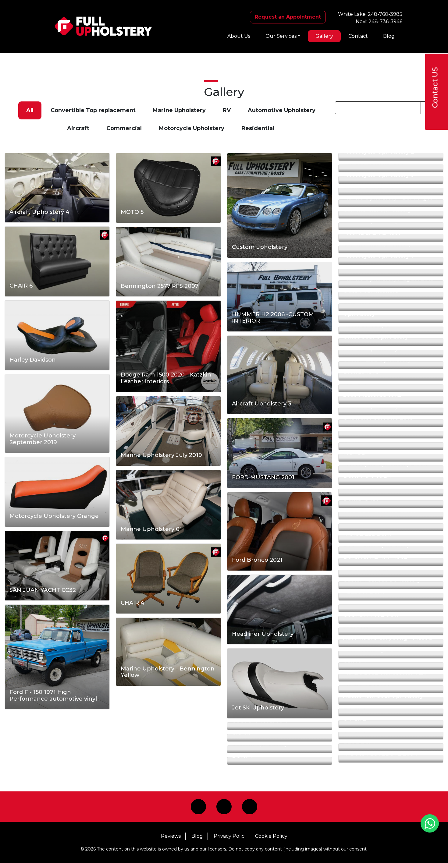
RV (227, 110)
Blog (389, 36)
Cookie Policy (271, 836)
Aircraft (78, 128)
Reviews (171, 836)
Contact (358, 36)
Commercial (124, 128)
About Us (238, 36)
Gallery (324, 36)
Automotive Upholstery (281, 110)
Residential (257, 128)
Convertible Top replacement (93, 110)
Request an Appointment (288, 17)
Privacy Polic (229, 836)
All (30, 110)
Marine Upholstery (179, 110)
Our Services (281, 36)
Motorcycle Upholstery (191, 128)
